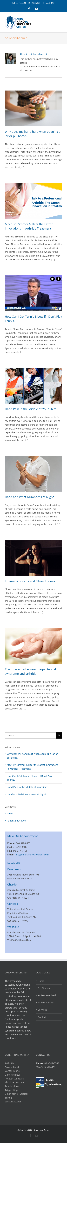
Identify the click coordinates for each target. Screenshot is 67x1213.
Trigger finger (12, 1090)
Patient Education (16, 820)
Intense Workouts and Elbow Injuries (30, 581)
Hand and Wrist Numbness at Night (29, 497)
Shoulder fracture (14, 1082)
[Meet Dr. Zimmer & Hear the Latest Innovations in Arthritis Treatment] (33, 201)
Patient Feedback (47, 995)
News (10, 813)
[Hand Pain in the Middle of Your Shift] (33, 386)
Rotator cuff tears (14, 1078)
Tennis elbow (12, 1086)
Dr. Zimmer (44, 988)
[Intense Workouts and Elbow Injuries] (33, 558)
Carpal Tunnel (12, 1070)
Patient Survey (46, 1002)
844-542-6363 (31, 3)
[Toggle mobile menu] (60, 18)
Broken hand (12, 1067)
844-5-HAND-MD (45, 1067)
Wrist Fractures (13, 1101)
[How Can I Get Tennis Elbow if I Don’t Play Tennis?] (33, 293)
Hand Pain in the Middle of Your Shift (30, 409)
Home (41, 980)
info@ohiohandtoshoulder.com (32, 854)
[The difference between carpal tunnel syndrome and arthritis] (33, 646)
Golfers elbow (12, 1074)
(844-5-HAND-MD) (46, 3)
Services (42, 1009)
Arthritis (9, 1063)
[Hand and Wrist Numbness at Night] (33, 474)
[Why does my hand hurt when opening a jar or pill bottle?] (33, 108)
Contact (42, 1017)
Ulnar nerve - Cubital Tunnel (16, 1095)
